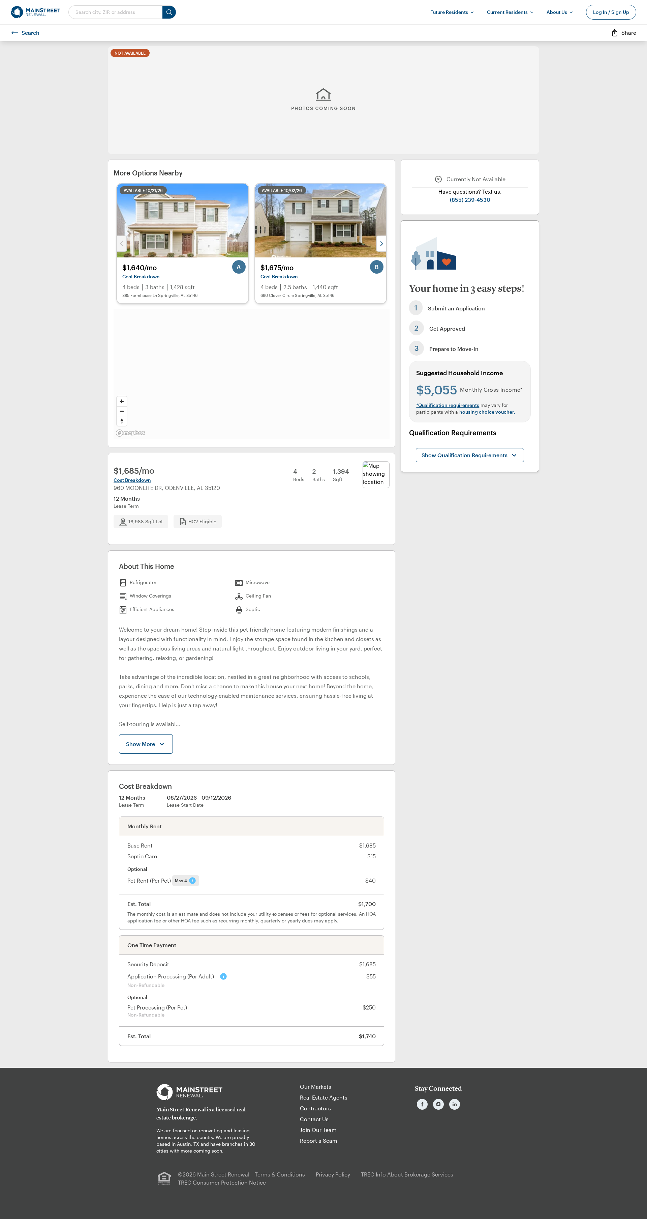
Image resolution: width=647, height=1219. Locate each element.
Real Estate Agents (323, 1097)
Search (30, 32)
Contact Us (314, 1119)
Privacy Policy (333, 1174)
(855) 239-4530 (470, 199)
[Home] (35, 12)
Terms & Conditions (280, 1174)
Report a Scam (318, 1140)
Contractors (315, 1108)
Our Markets (315, 1086)
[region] (252, 374)
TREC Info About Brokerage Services (407, 1174)
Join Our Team (318, 1130)
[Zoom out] (122, 411)
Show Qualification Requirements (464, 455)
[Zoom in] (122, 401)
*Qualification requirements (447, 405)
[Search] (169, 12)
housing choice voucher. (487, 412)
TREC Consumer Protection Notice (222, 1182)
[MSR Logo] (208, 1092)
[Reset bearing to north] (122, 421)
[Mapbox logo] (130, 433)
